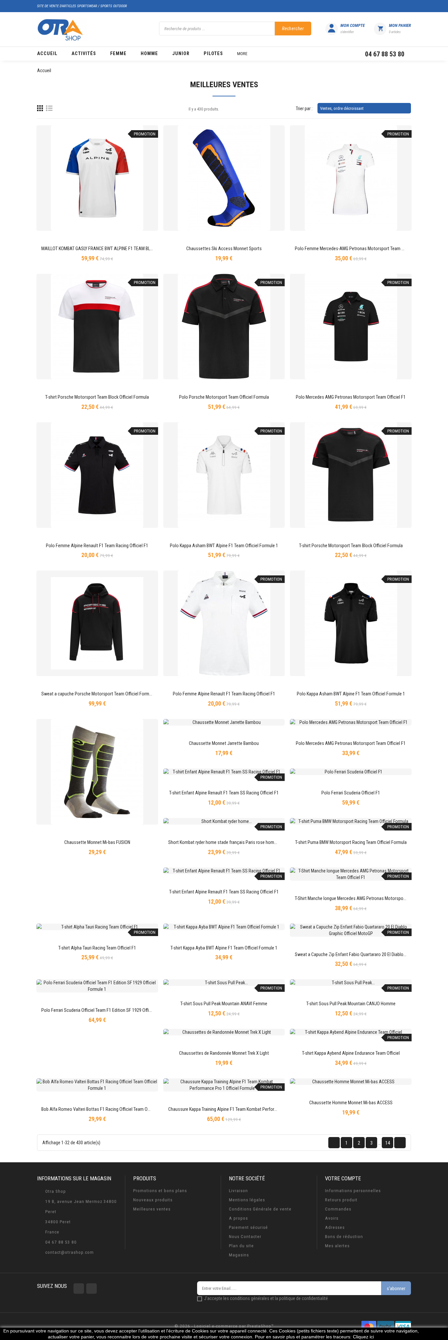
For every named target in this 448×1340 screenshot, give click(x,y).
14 (387, 1143)
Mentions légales (247, 1199)
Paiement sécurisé (248, 1227)
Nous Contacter (245, 1236)
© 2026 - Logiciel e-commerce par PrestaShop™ (224, 1326)
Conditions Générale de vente (260, 1209)
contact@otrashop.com (69, 1252)
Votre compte (343, 1178)
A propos (238, 1218)
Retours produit (341, 1199)
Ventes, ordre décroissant (364, 108)
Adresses (335, 1227)
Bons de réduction (344, 1236)
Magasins (239, 1254)
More (242, 53)
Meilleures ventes (152, 1209)
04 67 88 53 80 (61, 1242)
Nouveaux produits (153, 1199)
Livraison (238, 1190)
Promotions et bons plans (160, 1190)
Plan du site (241, 1245)
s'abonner (396, 1288)
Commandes (338, 1209)
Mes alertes (337, 1245)
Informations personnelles (353, 1190)
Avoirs (331, 1218)
